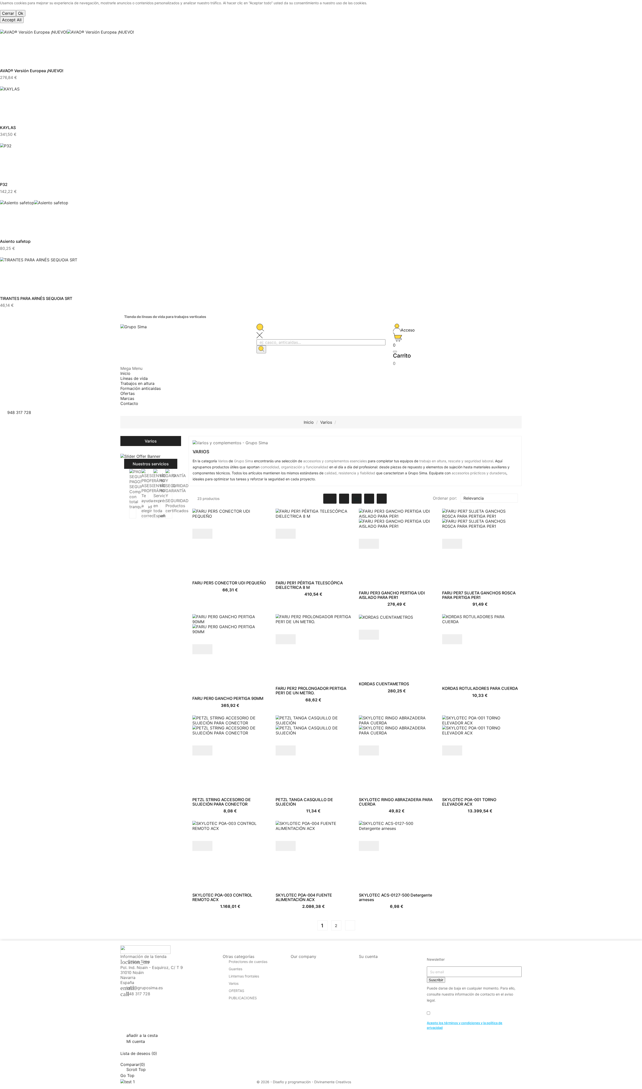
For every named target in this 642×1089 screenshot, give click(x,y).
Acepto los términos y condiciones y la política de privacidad (464, 1025)
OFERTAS (236, 991)
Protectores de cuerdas (248, 962)
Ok (20, 13)
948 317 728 (138, 993)
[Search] (261, 349)
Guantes (235, 969)
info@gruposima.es (144, 987)
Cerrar (8, 13)
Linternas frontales (244, 976)
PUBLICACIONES (243, 998)
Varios (151, 441)
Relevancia (488, 498)
